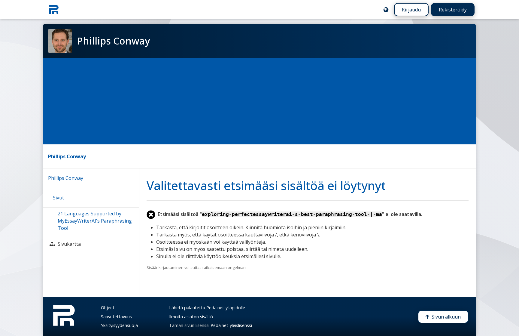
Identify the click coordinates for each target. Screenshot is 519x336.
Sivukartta (69, 244)
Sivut (58, 197)
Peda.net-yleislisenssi (231, 325)
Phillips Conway (67, 156)
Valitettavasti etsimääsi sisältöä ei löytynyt (266, 185)
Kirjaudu (411, 9)
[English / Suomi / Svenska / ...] (386, 9)
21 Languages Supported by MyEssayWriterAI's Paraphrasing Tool (95, 220)
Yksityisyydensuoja (119, 325)
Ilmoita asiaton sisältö (191, 316)
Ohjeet (107, 307)
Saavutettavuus (116, 316)
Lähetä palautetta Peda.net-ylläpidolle (207, 307)
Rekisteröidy (453, 9)
